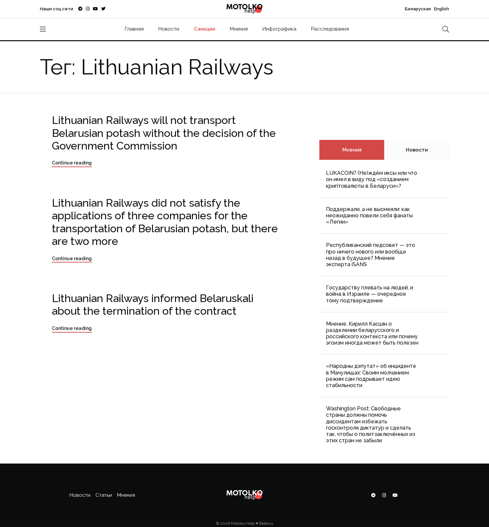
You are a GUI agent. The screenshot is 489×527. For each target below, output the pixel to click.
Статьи (103, 495)
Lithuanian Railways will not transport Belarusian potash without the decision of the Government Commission (164, 133)
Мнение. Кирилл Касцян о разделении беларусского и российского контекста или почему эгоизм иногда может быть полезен (372, 333)
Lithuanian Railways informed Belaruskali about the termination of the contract (152, 304)
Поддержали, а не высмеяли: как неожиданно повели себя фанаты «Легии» (369, 215)
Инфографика (279, 29)
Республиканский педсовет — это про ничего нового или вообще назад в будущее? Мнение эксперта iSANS (370, 254)
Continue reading (72, 162)
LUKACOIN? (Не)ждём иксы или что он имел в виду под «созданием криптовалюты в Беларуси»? (371, 179)
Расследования (330, 29)
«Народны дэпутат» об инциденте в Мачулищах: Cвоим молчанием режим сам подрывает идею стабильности (371, 375)
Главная (134, 29)
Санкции (204, 29)
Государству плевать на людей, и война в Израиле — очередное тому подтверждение (369, 293)
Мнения (239, 29)
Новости (168, 29)
